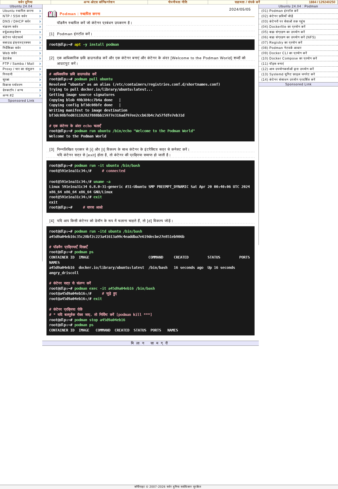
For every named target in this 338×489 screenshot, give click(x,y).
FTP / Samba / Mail (18, 64)
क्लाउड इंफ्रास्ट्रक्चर (17, 42)
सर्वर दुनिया (25, 2)
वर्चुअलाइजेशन (12, 32)
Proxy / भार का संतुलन (18, 69)
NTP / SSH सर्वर (15, 16)
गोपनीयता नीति (177, 2)
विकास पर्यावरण (12, 85)
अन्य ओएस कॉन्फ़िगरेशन (99, 2)
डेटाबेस (7, 58)
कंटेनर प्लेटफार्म (13, 37)
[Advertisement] (21, 182)
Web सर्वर (10, 53)
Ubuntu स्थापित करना (18, 11)
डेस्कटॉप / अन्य (13, 90)
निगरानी (8, 74)
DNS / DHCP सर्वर (17, 21)
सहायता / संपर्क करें (247, 2)
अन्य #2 (8, 95)
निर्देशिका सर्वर (12, 48)
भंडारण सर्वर (10, 27)
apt (77, 44)
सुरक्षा (6, 79)
